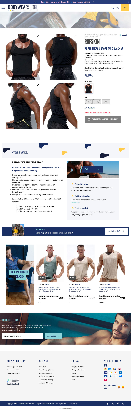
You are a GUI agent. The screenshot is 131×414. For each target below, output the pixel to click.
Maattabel (91, 108)
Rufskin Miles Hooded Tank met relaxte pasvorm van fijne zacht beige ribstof (109, 289)
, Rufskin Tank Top (107, 63)
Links (73, 380)
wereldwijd (75, 202)
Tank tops (88, 57)
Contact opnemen (13, 373)
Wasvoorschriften (78, 376)
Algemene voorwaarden (45, 403)
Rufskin (47, 285)
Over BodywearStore (14, 366)
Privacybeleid (61, 403)
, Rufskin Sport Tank (94, 63)
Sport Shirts (103, 35)
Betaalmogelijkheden (46, 370)
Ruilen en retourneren (46, 376)
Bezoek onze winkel (13, 370)
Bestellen (42, 366)
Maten (74, 373)
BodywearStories (78, 366)
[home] (23, 10)
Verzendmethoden (45, 373)
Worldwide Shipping (46, 380)
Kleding (95, 55)
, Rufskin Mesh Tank (108, 61)
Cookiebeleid (72, 403)
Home (87, 35)
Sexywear (101, 55)
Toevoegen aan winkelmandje (105, 119)
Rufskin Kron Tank (95, 61)
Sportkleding (94, 35)
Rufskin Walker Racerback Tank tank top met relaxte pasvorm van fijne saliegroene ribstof (49, 289)
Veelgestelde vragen (46, 383)
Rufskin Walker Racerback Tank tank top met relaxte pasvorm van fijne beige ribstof (80, 289)
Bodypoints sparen (78, 370)
